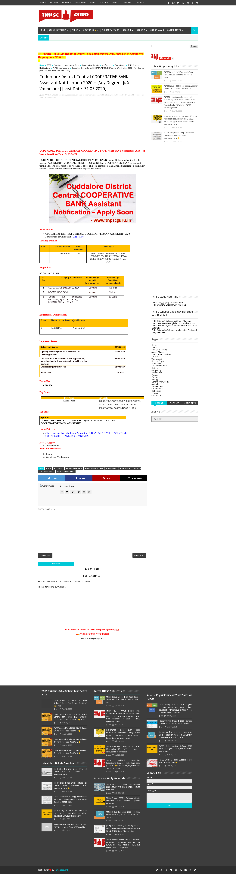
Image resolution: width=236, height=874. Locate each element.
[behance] (186, 870)
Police (43, 2)
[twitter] (178, 3)
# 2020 (48, 468)
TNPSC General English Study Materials (168, 305)
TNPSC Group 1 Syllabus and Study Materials (171, 321)
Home (42, 30)
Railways (54, 2)
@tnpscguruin (98, 638)
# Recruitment (126, 468)
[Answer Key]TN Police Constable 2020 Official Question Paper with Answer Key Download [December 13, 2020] (175, 735)
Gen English (81, 2)
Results (154, 393)
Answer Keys (157, 386)
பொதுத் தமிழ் (156, 359)
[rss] (183, 3)
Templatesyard (61, 870)
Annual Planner (158, 352)
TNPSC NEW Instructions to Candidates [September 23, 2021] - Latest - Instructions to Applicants (123, 749)
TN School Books (159, 365)
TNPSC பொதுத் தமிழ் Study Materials (167, 302)
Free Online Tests (159, 349)
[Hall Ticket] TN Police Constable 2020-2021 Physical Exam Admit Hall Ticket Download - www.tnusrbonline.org (70, 813)
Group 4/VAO (157, 30)
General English (158, 361)
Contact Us (156, 395)
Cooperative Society (90, 65)
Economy (104, 2)
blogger (56, 563)
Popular (174, 403)
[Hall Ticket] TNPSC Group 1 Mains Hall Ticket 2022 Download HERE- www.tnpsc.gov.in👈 (179, 135)
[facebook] (168, 3)
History (115, 2)
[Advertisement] (148, 16)
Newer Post (45, 555)
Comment (137, 478)
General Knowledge (160, 381)
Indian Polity (156, 372)
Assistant (57, 65)
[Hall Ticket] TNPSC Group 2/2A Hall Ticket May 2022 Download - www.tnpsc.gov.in (70, 772)
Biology (154, 379)
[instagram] (188, 3)
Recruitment (120, 65)
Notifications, (105, 95)
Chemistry (155, 377)
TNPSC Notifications (61, 68)
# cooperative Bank (74, 468)
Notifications (107, 65)
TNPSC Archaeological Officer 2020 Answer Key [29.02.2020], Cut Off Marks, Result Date (175, 749)
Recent (159, 403)
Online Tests (174, 30)
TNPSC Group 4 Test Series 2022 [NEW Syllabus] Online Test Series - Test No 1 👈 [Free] (70, 703)
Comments (190, 403)
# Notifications (111, 468)
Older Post (139, 555)
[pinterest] (166, 870)
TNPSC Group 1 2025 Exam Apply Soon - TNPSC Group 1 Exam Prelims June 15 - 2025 (179, 75)
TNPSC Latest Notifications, (133, 95)
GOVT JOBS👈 (89, 30)
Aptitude (140, 2)
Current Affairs (110, 30)
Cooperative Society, (91, 95)
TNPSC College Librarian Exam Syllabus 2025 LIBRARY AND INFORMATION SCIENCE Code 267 (123, 787)
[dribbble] (176, 870)
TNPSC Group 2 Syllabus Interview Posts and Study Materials (174, 326)
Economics (156, 363)
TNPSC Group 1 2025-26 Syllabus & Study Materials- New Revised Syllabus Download (123, 801)
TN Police (155, 356)
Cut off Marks (157, 388)
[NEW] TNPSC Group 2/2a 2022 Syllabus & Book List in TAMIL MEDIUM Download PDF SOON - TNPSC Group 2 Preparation (123, 828)
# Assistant (58, 468)
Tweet (55, 478)
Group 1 (127, 30)
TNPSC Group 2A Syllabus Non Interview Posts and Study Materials (174, 331)
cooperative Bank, (74, 95)
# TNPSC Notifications (65, 471)
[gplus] (173, 3)
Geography (127, 2)
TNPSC (75, 30)
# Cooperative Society (94, 468)
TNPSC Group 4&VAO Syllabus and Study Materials (173, 323)
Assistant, (63, 95)
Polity (92, 2)
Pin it (110, 478)
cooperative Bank (71, 65)
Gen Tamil (66, 2)
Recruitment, (116, 95)
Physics (154, 375)
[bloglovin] (171, 870)
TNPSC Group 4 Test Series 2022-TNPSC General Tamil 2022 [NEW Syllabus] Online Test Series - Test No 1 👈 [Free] (70, 717)
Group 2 (140, 30)
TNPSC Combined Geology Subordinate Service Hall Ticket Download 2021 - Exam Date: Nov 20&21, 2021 (70, 799)
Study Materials (57, 30)
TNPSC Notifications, (47, 97)
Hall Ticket (156, 391)
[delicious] (192, 3)
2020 (49, 65)
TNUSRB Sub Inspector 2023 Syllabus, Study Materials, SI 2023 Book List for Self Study (123, 814)
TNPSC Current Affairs (161, 354)
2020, (56, 95)
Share (82, 478)
